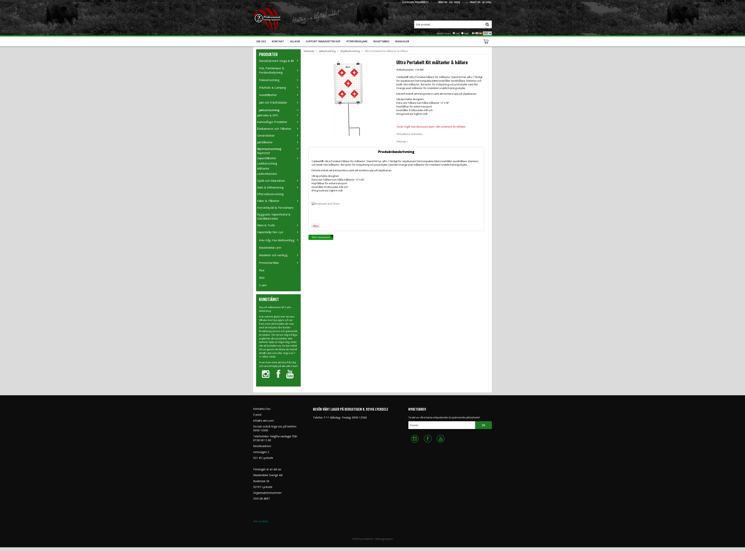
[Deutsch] (480, 33)
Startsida (309, 51)
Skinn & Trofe (266, 225)
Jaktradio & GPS (267, 115)
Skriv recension (321, 237)
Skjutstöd (263, 153)
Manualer (402, 41)
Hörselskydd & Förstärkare (275, 207)
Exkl (466, 33)
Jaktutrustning (269, 110)
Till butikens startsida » (409, 134)
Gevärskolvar (266, 135)
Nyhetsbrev (381, 41)
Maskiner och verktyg (273, 255)
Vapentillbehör (266, 158)
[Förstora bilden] (348, 98)
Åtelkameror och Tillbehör (274, 129)
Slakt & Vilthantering (270, 187)
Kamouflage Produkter (272, 122)
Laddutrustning (267, 163)
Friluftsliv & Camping (272, 87)
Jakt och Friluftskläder (273, 102)
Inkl (458, 33)
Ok (483, 425)
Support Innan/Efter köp (323, 41)
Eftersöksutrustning (270, 194)
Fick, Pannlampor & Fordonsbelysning (271, 70)
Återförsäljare (356, 41)
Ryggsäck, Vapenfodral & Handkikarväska (273, 216)
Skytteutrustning (269, 149)
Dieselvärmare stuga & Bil (276, 61)
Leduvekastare (267, 174)
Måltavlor (263, 168)
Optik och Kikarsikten (271, 181)
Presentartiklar (269, 263)
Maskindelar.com (270, 247)
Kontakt (278, 41)
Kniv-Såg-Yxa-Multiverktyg (277, 240)
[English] (477, 33)
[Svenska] (473, 33)
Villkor (295, 41)
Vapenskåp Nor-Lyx (270, 232)
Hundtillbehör (268, 95)
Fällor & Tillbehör (268, 201)
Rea (261, 270)
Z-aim (263, 285)
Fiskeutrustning (269, 80)
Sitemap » (402, 141)
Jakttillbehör (265, 142)
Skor (262, 277)
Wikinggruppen (384, 539)
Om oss (261, 41)
